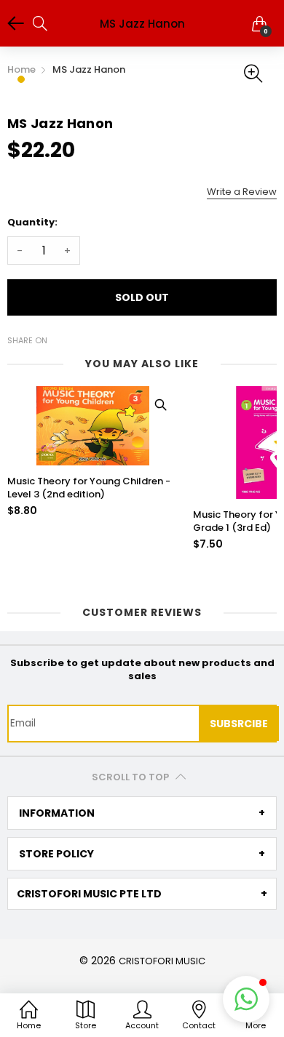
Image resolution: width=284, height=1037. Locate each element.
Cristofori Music (162, 961)
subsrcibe (239, 723)
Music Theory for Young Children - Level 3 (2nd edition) (88, 488)
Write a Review (242, 192)
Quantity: (32, 222)
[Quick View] (160, 404)
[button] (246, 999)
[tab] (142, 813)
